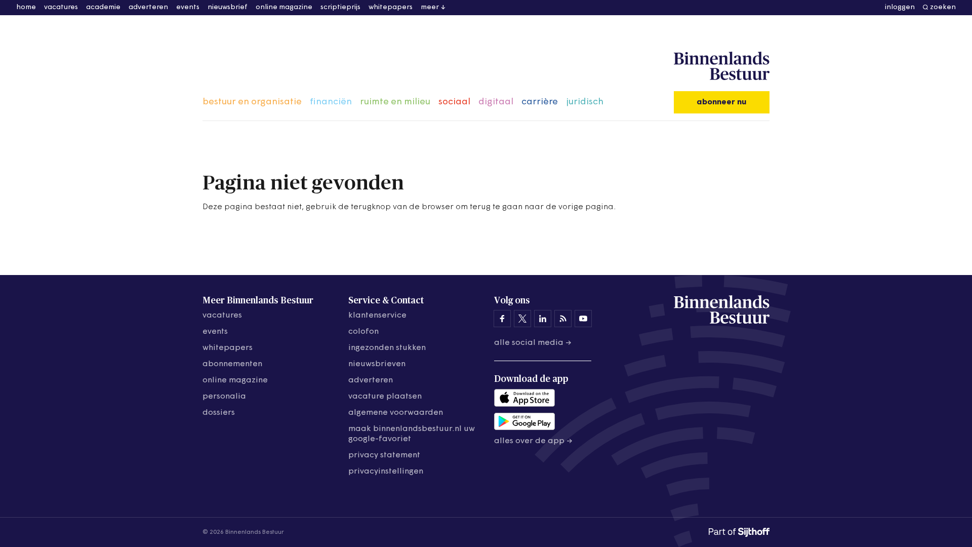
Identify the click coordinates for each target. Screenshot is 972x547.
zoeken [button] (943, 7)
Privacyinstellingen (385, 471)
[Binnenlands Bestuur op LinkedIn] (543, 318)
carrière (539, 102)
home (26, 7)
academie (103, 7)
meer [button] (430, 7)
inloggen (900, 7)
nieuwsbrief (228, 7)
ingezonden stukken (387, 348)
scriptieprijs (340, 7)
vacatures (61, 7)
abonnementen (232, 364)
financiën (331, 102)
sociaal (454, 102)
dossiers (218, 413)
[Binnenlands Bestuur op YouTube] (583, 318)
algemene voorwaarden (395, 413)
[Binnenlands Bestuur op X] (522, 318)
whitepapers (391, 7)
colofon (363, 332)
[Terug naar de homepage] (722, 66)
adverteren (148, 7)
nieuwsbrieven (377, 364)
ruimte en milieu (395, 102)
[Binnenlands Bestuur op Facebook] (502, 318)
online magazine (284, 7)
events (187, 7)
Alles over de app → (533, 441)
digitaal (495, 102)
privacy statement (384, 455)
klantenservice (377, 315)
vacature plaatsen (385, 397)
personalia (224, 397)
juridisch (584, 102)
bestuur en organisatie (252, 102)
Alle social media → (533, 343)
